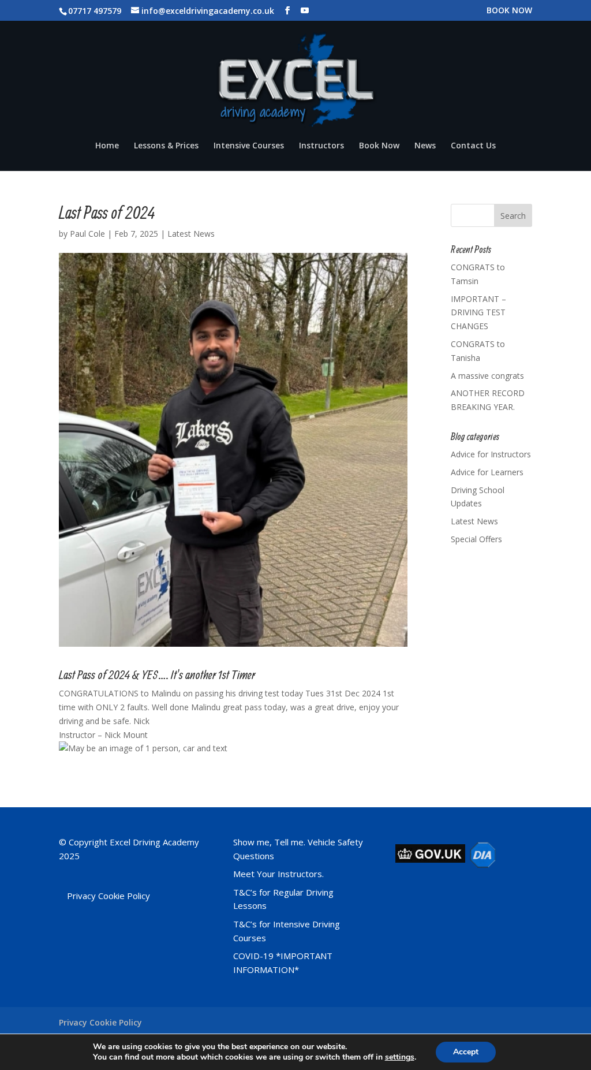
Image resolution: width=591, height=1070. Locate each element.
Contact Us (473, 146)
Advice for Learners (487, 472)
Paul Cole (87, 233)
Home (107, 146)
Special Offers (476, 539)
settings (399, 1057)
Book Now (379, 146)
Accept (465, 1051)
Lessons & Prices (166, 146)
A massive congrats (487, 375)
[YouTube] (305, 10)
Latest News (191, 233)
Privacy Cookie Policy (108, 895)
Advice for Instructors (491, 454)
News (425, 146)
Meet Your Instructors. (278, 873)
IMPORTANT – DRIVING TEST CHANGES (478, 312)
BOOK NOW (509, 11)
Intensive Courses (249, 146)
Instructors (321, 146)
